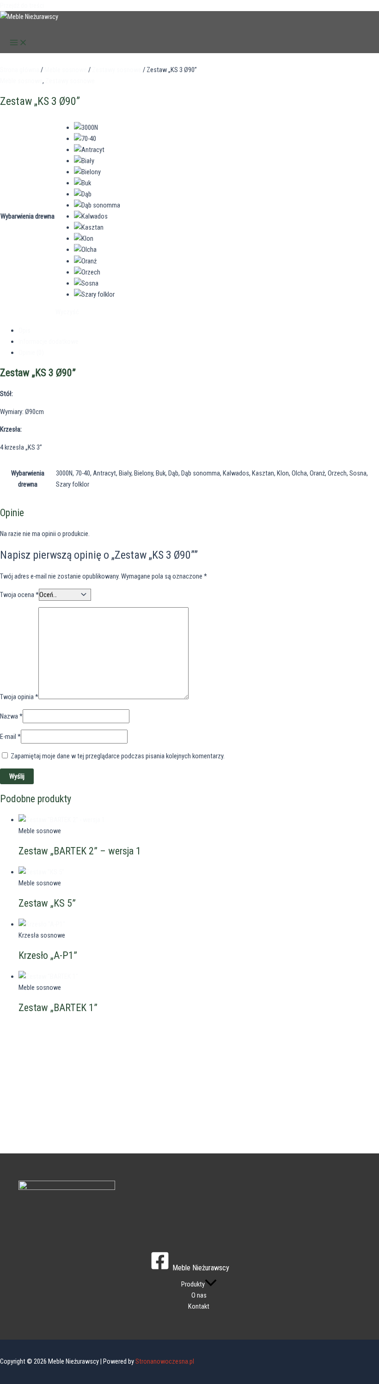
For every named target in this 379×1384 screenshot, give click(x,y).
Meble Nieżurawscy (42, 27)
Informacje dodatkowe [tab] (48, 341)
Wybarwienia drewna (27, 216)
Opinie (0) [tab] (31, 352)
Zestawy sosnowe (116, 70)
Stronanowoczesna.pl (164, 1361)
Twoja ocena (19, 595)
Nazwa (11, 716)
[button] (211, 1284)
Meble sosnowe (65, 70)
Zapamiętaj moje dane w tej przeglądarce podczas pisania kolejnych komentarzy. (118, 756)
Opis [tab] (24, 330)
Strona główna (19, 70)
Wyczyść (67, 312)
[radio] (97, 127)
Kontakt (198, 1306)
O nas (199, 1295)
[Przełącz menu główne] (18, 43)
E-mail (10, 736)
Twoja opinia (19, 697)
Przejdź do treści (22, 5)
